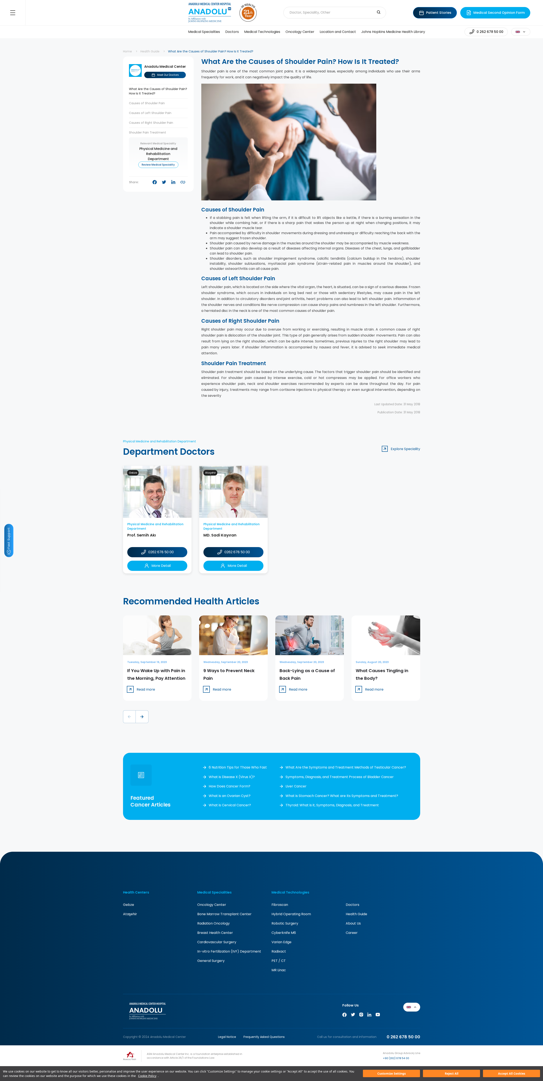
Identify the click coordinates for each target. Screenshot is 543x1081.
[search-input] (378, 12)
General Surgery (211, 960)
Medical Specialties (204, 31)
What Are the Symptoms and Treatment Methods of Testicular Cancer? (345, 767)
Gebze (128, 904)
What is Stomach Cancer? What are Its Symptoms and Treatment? (341, 795)
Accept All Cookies (511, 1074)
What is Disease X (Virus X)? (232, 776)
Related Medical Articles (531, 1057)
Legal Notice (227, 1037)
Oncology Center (299, 31)
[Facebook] (344, 1015)
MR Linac (279, 970)
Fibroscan (280, 904)
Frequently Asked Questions (264, 1037)
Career (352, 932)
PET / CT (279, 960)
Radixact (279, 951)
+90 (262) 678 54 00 (396, 1058)
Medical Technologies (262, 31)
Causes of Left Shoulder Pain (150, 113)
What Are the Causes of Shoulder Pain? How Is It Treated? (158, 91)
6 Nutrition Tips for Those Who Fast (238, 767)
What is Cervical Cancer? (230, 805)
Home (127, 51)
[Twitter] (353, 1015)
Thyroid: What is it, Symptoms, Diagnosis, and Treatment (332, 805)
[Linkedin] (369, 1015)
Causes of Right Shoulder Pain (151, 123)
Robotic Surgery (285, 923)
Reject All (451, 1074)
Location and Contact (338, 31)
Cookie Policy (147, 1076)
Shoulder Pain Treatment (147, 132)
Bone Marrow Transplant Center (224, 914)
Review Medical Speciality (158, 164)
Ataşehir (130, 914)
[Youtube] (378, 1015)
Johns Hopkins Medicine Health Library (393, 31)
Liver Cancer (295, 786)
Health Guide (150, 51)
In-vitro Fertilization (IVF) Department (229, 951)
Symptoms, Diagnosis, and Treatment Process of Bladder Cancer (339, 776)
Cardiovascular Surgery (216, 942)
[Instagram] (361, 1015)
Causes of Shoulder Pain (147, 103)
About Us (353, 923)
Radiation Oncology (213, 923)
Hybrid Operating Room (291, 914)
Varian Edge (281, 942)
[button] (129, 716)
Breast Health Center (215, 932)
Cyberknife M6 (284, 932)
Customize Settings (391, 1074)
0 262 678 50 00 (403, 1037)
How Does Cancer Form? (229, 786)
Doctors (232, 31)
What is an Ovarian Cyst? (230, 795)
